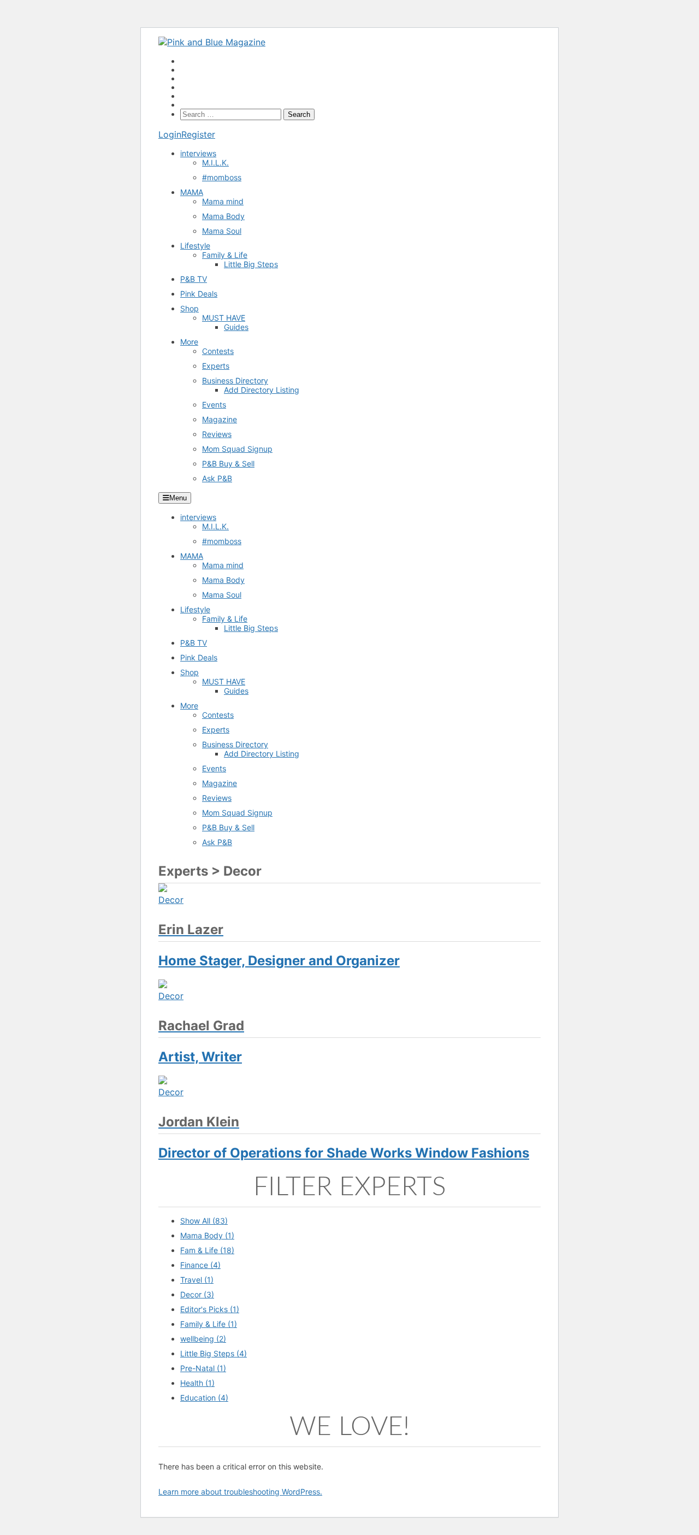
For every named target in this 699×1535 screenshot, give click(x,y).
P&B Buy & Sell (228, 463)
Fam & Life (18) (207, 1250)
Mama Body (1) (207, 1235)
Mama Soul (221, 230)
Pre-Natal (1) (203, 1368)
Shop (189, 308)
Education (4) (204, 1397)
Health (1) (197, 1383)
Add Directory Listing (261, 389)
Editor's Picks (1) (209, 1309)
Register (198, 134)
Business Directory (235, 380)
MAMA (191, 192)
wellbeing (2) (203, 1338)
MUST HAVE (223, 317)
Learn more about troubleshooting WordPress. (240, 1491)
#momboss (221, 177)
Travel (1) (197, 1279)
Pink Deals (198, 293)
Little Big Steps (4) (213, 1353)
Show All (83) (204, 1220)
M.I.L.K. (215, 162)
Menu (178, 498)
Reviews (217, 434)
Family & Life (224, 254)
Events (214, 404)
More (189, 341)
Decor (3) (197, 1294)
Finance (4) (200, 1265)
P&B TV (193, 279)
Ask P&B (217, 478)
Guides (236, 327)
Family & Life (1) (208, 1324)
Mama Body (223, 216)
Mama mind (223, 201)
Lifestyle (195, 245)
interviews (198, 153)
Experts (215, 365)
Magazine (219, 419)
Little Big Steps (251, 264)
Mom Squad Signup (237, 448)
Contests (218, 351)
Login (169, 134)
